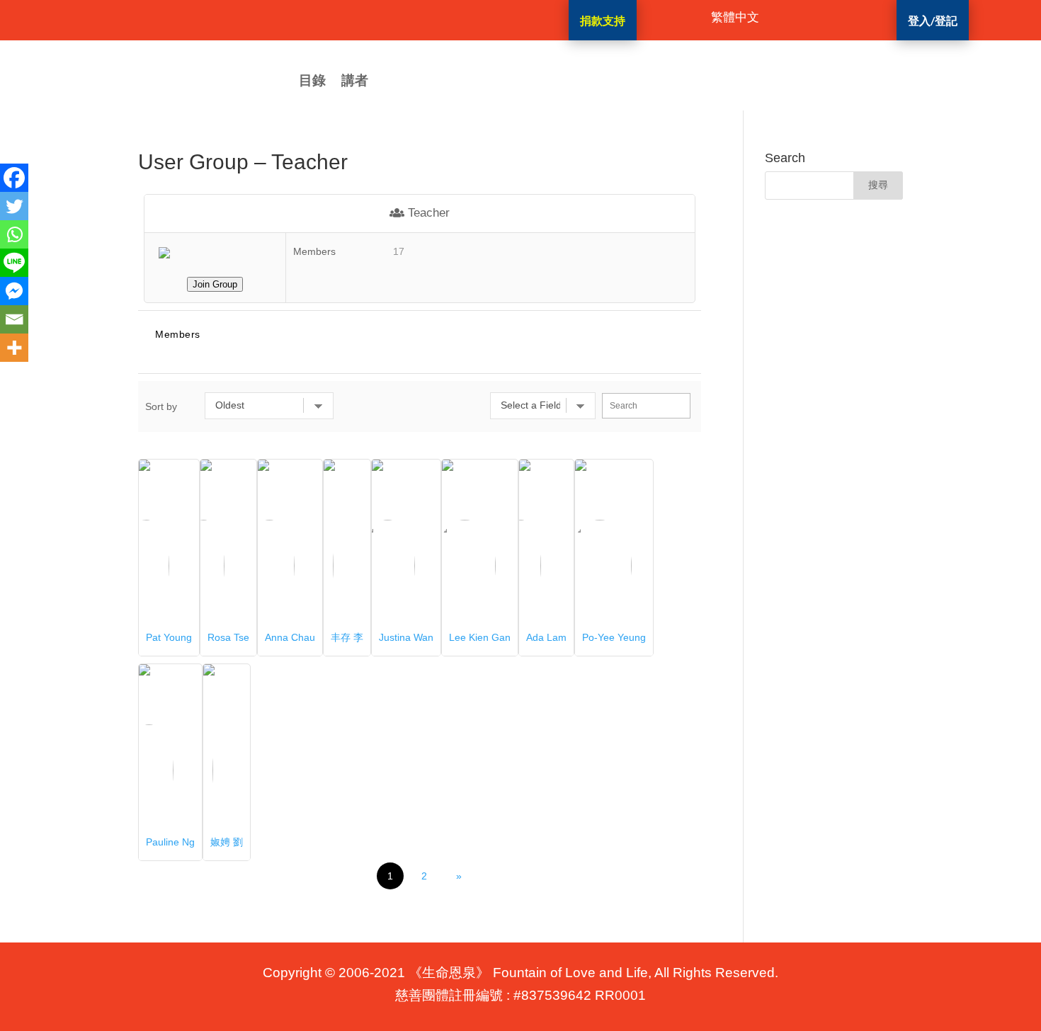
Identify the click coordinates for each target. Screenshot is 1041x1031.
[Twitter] (14, 206)
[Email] (14, 319)
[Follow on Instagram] (427, 18)
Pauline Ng (170, 842)
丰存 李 (347, 637)
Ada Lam (546, 637)
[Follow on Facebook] (398, 18)
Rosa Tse (228, 637)
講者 (354, 82)
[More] (14, 348)
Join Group (215, 284)
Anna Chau (290, 637)
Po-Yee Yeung (614, 637)
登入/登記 (932, 20)
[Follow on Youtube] (483, 18)
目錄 (312, 82)
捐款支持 (602, 20)
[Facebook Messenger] (14, 291)
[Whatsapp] (14, 234)
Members (177, 334)
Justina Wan (406, 637)
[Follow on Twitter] (455, 18)
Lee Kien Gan (480, 637)
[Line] (14, 263)
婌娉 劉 (226, 842)
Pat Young (169, 637)
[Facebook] (14, 178)
